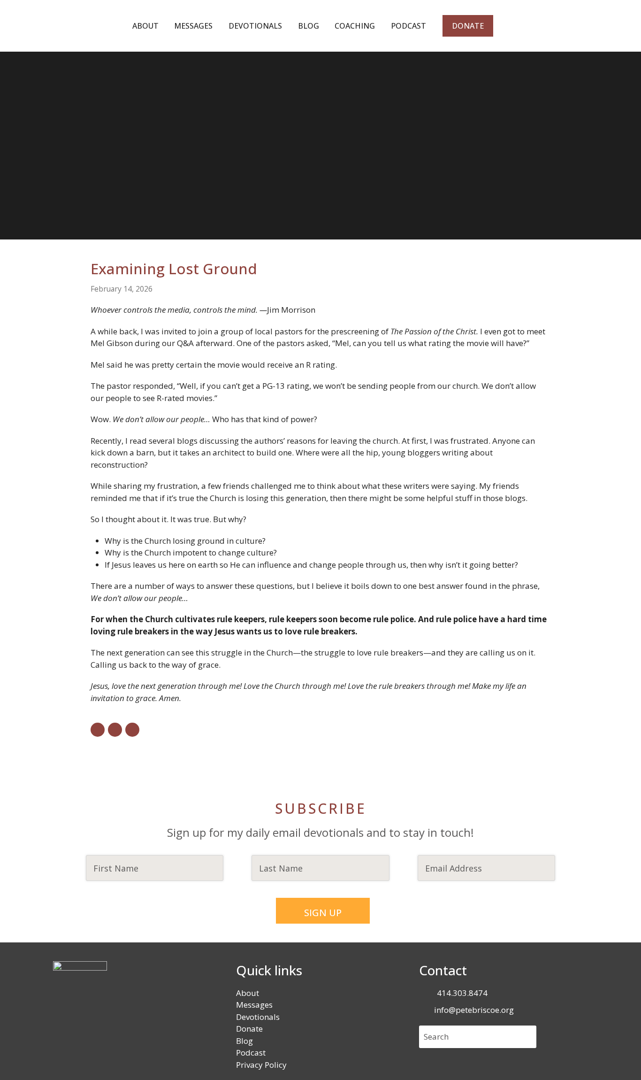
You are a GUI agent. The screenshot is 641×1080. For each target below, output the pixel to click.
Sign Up (323, 912)
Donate (249, 1028)
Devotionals (258, 1016)
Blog (244, 1040)
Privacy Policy (261, 1064)
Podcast (251, 1052)
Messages (254, 1004)
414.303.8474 (462, 992)
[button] (98, 730)
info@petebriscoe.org (474, 1009)
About (247, 992)
